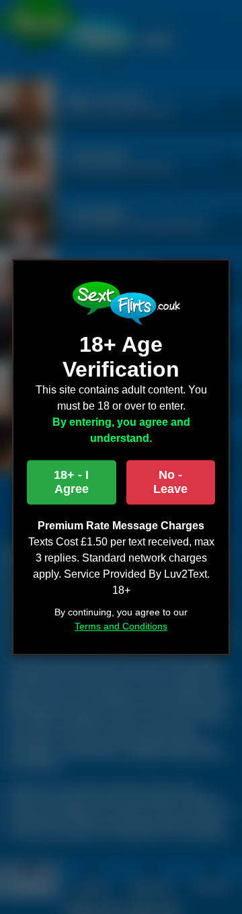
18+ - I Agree (71, 482)
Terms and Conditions (121, 626)
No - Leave (170, 482)
